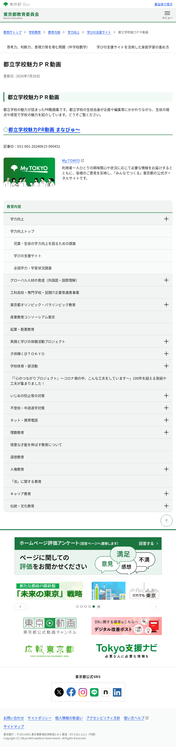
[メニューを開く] (167, 15)
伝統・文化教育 (22, 505)
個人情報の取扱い (69, 717)
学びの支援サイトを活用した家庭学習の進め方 (133, 46)
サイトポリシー (39, 717)
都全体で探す (164, 4)
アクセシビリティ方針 (103, 717)
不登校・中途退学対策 (27, 407)
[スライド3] (81, 606)
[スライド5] (85, 606)
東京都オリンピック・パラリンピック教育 (43, 304)
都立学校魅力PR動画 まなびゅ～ (44, 129)
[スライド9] (94, 606)
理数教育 (17, 432)
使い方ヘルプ (134, 717)
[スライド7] (89, 606)
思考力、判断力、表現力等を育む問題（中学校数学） (48, 46)
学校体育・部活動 (24, 365)
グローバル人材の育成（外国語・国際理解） (44, 280)
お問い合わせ (13, 717)
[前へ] (20, 606)
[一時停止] (99, 606)
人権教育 (17, 469)
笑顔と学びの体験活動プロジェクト (37, 341)
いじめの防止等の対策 (27, 395)
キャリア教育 (20, 493)
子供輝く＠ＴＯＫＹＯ (27, 353)
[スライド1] (77, 606)
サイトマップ (13, 726)
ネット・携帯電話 (24, 420)
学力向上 (17, 218)
